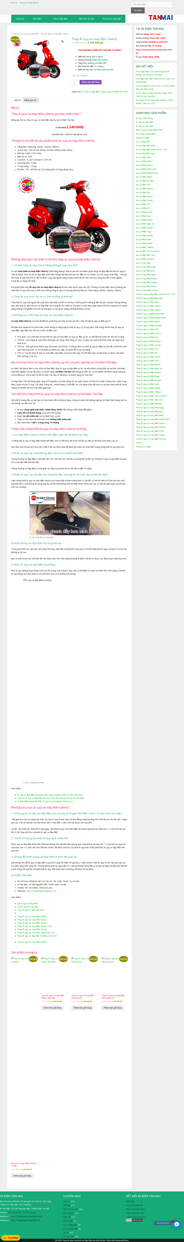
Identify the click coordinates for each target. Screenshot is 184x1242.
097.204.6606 (14, 1212)
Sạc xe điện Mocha (144, 219)
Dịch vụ (66, 1201)
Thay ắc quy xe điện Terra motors (151, 395)
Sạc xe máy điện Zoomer (147, 290)
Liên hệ (14, 2)
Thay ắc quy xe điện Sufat (147, 384)
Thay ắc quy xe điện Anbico (148, 305)
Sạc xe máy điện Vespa (146, 278)
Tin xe (66, 1232)
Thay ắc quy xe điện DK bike (149, 325)
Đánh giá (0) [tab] (30, 100)
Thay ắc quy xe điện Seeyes (148, 380)
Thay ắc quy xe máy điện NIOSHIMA (152, 419)
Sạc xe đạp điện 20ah (145, 145)
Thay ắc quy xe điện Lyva (147, 360)
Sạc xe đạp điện (143, 141)
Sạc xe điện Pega (143, 231)
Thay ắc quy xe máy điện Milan (150, 415)
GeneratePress (122, 1240)
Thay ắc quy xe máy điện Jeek (149, 411)
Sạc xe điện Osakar (144, 227)
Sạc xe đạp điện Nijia (145, 153)
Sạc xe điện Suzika (144, 243)
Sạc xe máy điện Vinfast (146, 282)
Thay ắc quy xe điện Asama (148, 309)
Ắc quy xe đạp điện (144, 122)
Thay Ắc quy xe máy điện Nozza (31, 919)
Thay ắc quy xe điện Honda (148, 345)
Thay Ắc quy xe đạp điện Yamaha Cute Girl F (37, 935)
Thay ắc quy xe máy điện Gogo (150, 407)
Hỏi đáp (66, 1205)
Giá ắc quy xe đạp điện (27, 903)
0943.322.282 (29, 1212)
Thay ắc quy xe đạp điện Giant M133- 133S (155, 294)
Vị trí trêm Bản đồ (134, 1205)
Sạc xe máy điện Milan (146, 274)
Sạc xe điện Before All (146, 169)
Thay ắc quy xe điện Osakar (148, 372)
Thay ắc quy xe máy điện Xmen (150, 431)
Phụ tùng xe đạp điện (112, 19)
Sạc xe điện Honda (144, 200)
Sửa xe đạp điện (60, 19)
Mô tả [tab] (18, 100)
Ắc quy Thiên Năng (144, 118)
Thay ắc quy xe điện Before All (150, 313)
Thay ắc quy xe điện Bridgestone (151, 317)
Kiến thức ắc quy (86, 19)
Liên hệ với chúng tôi (135, 1217)
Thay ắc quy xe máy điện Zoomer (151, 438)
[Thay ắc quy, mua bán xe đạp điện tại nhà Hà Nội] (161, 17)
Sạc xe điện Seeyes (144, 235)
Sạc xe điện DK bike (145, 180)
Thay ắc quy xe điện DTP (147, 329)
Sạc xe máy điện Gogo (146, 266)
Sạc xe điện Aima (143, 157)
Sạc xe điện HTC (143, 204)
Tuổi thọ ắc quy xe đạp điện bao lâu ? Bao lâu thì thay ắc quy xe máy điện (50, 798)
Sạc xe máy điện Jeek (145, 270)
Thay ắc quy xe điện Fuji (147, 337)
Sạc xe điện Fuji (143, 192)
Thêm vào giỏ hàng (91, 82)
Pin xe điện (68, 1220)
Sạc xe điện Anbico (144, 161)
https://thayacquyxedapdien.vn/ (25, 1220)
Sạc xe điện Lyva (143, 216)
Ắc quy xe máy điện (30, 33)
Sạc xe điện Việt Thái (145, 255)
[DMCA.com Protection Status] (134, 1221)
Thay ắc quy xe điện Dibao (148, 321)
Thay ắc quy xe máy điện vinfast (32, 942)
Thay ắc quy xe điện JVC (146, 352)
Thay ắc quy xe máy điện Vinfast (150, 427)
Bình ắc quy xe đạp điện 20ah (149, 130)
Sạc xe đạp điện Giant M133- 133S (151, 149)
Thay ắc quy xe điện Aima (147, 302)
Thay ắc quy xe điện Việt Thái (114, 91)
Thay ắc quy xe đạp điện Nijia (149, 298)
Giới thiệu (130, 1201)
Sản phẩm (37, 19)
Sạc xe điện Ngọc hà (145, 223)
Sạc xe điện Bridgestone (147, 173)
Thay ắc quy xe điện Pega (147, 376)
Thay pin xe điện (143, 446)
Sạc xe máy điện (143, 262)
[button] (62, 41)
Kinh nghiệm (68, 1213)
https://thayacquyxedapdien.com (41, 891)
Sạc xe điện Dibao (144, 176)
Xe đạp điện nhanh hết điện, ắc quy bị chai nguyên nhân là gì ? (45, 801)
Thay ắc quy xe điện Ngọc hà (149, 368)
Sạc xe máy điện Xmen (146, 286)
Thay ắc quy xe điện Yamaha (149, 403)
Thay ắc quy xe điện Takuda (148, 391)
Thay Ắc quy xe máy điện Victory (32, 929)
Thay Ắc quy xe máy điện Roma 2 (32, 922)
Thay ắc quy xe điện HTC (147, 348)
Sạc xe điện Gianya (144, 196)
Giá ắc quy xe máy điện (27, 906)
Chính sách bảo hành (135, 1209)
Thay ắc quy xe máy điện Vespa (150, 423)
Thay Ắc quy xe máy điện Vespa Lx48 (34, 926)
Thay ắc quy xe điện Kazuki (148, 356)
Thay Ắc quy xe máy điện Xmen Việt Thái (35, 932)
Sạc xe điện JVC (143, 208)
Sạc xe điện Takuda (144, 247)
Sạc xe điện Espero (144, 188)
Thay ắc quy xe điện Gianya (148, 341)
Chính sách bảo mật (135, 1213)
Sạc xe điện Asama (144, 165)
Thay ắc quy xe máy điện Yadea (150, 435)
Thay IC (139, 442)
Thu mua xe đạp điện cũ (29, 2)
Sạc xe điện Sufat (143, 239)
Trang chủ (19, 19)
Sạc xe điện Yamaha (145, 259)
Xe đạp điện (68, 1236)
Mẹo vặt (67, 1217)
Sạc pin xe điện (142, 137)
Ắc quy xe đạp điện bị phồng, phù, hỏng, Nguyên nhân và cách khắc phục (50, 794)
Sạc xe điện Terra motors (147, 251)
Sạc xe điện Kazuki (144, 212)
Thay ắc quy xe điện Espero (148, 333)
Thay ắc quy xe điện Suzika (148, 388)
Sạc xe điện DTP (143, 184)
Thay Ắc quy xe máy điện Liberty (32, 916)
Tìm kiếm (138, 10)
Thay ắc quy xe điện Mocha (148, 364)
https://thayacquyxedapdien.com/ (26, 1216)
